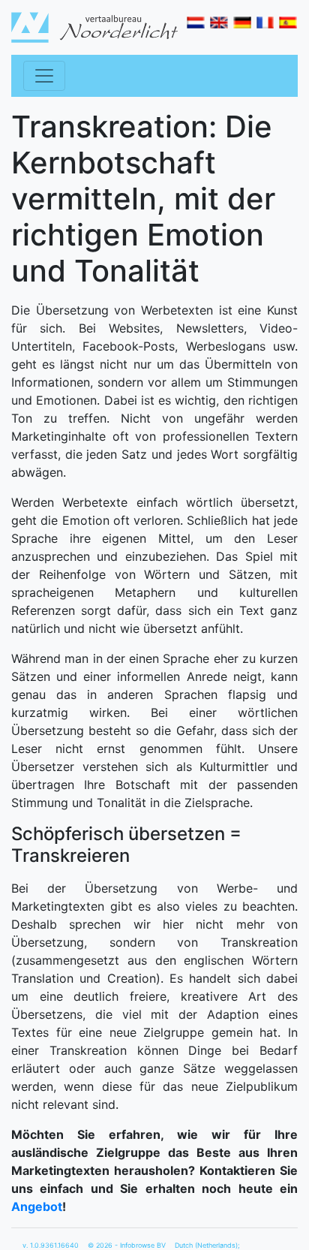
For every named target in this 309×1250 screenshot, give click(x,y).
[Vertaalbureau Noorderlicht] (94, 26)
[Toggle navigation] (44, 76)
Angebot (36, 1206)
